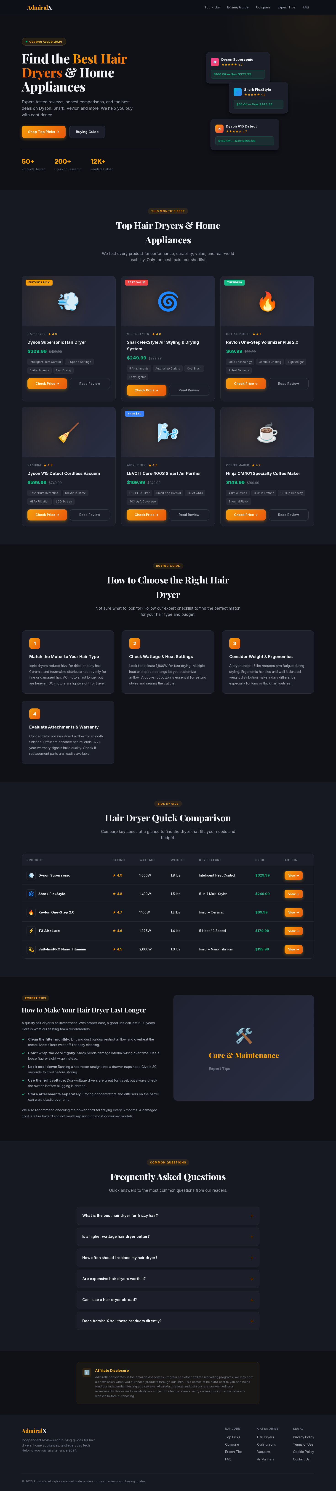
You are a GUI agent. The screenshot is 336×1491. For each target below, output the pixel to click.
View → (293, 875)
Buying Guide (238, 7)
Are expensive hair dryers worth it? (114, 1278)
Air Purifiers (265, 1459)
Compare (263, 7)
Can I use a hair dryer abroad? (109, 1299)
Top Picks (212, 7)
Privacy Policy (303, 1437)
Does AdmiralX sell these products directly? (122, 1321)
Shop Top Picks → (43, 132)
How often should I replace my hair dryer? (119, 1257)
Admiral (39, 7)
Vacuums (264, 1452)
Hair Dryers (265, 1437)
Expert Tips (287, 7)
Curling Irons (266, 1444)
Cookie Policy (303, 1452)
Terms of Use (303, 1444)
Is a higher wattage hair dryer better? (116, 1236)
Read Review (89, 383)
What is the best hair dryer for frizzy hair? (120, 1215)
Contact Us (301, 1459)
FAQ (306, 7)
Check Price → (47, 383)
